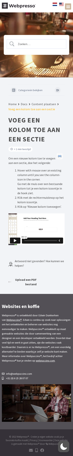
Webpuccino (55, 443)
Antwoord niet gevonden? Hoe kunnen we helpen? (39, 263)
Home (12, 104)
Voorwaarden (46, 440)
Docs (24, 104)
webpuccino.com (45, 360)
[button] (68, 6)
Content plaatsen (44, 104)
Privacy (33, 440)
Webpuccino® (14, 320)
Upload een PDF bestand (25, 282)
